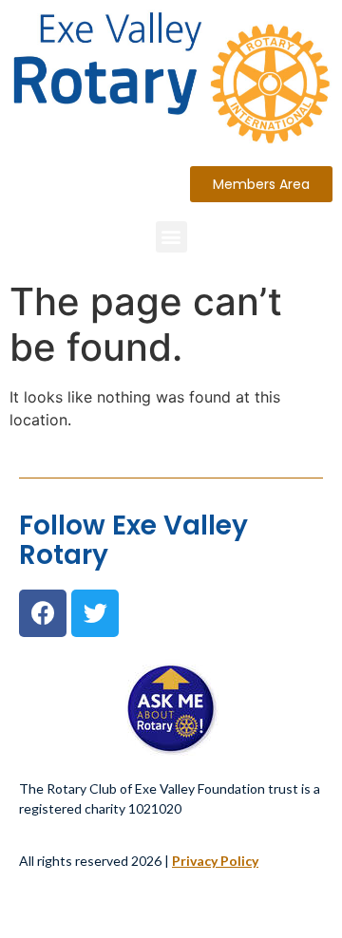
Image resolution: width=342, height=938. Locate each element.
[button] (261, 184)
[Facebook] (42, 613)
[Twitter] (95, 613)
